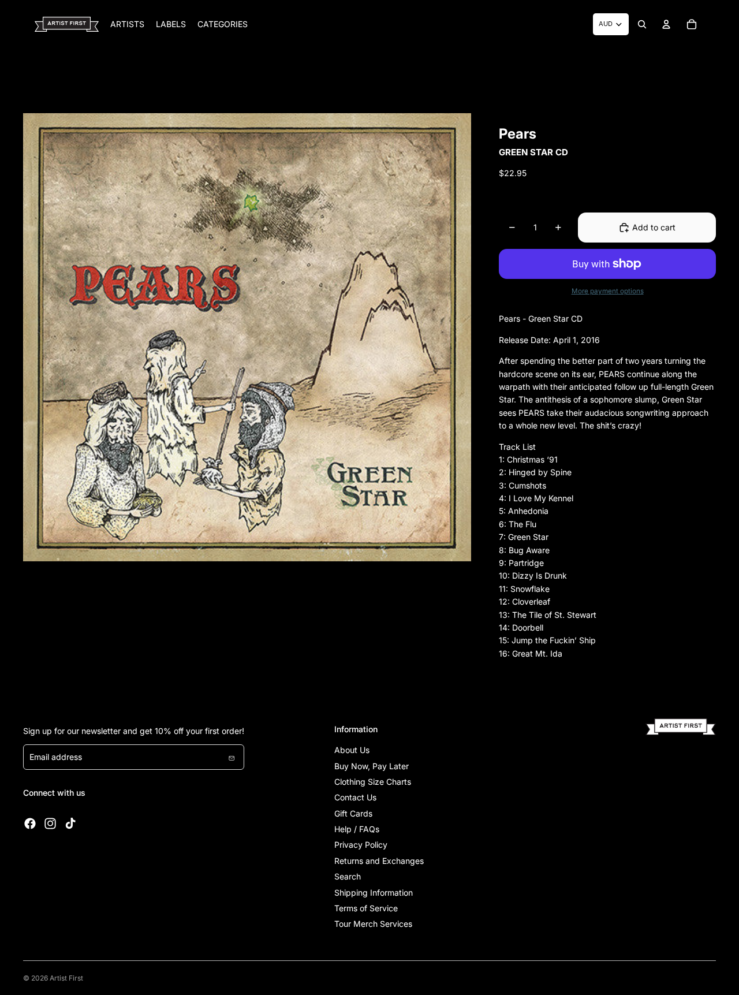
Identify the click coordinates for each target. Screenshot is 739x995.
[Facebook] (30, 823)
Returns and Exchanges (379, 861)
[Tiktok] (70, 823)
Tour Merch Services (373, 924)
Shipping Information (373, 892)
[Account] (666, 24)
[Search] (642, 24)
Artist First (66, 978)
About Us (352, 750)
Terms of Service (366, 908)
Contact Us (355, 797)
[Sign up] (231, 757)
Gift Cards (353, 813)
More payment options (608, 291)
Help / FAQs (356, 829)
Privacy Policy (360, 844)
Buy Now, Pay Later (371, 766)
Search (347, 876)
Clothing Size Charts (372, 782)
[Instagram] (50, 823)
